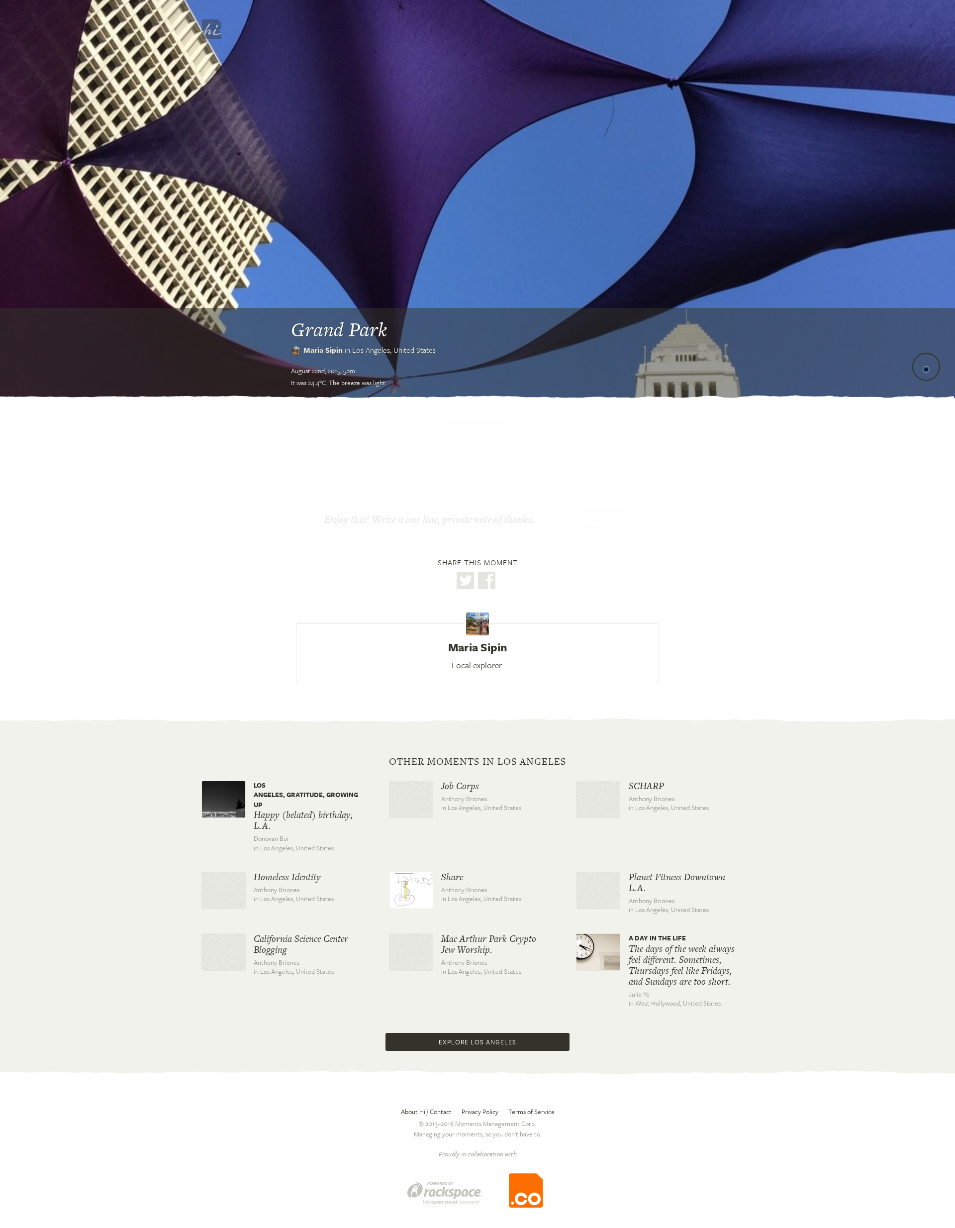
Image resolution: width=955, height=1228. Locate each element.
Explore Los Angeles (477, 1042)
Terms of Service (531, 1112)
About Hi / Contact (426, 1112)
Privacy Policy (480, 1112)
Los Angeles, (394, 349)
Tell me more (476, 433)
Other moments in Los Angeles (477, 762)
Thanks (605, 520)
